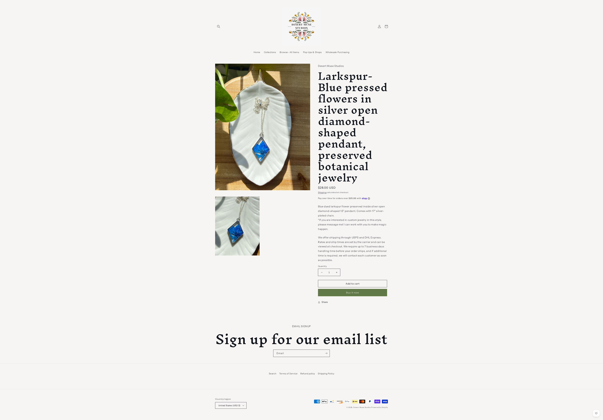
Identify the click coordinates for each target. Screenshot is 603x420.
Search (272, 373)
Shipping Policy (326, 373)
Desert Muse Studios (362, 407)
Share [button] (325, 302)
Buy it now (352, 292)
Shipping (322, 192)
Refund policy (307, 373)
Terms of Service (288, 373)
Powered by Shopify (379, 407)
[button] (218, 26)
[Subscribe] (326, 353)
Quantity (322, 266)
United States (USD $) (229, 405)
